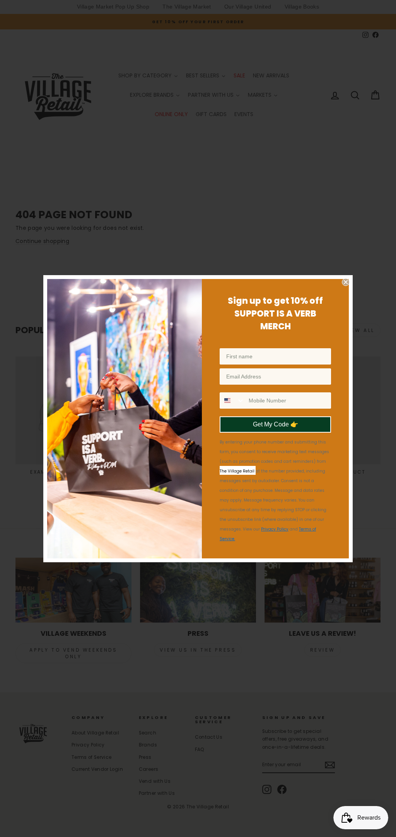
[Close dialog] (346, 282)
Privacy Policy (274, 529)
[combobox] (232, 400)
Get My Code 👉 (275, 424)
